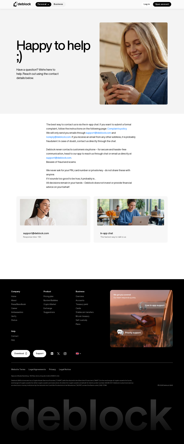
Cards (78, 308)
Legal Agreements (37, 369)
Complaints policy (117, 128)
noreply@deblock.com (58, 137)
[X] (58, 353)
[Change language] (78, 353)
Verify (13, 316)
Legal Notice (65, 369)
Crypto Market (50, 304)
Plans (78, 324)
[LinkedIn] (52, 353)
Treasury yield (82, 304)
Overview (80, 296)
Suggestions (49, 312)
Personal (42, 4)
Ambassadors (17, 312)
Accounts (80, 300)
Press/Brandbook (18, 304)
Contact (14, 336)
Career (14, 308)
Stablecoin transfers (84, 312)
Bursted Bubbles (51, 300)
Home (13, 296)
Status (14, 320)
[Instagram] (65, 353)
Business (58, 4)
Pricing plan (48, 296)
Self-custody (81, 320)
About (14, 300)
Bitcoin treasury (82, 316)
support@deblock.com (98, 133)
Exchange (48, 308)
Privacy (52, 369)
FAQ (13, 340)
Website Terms (18, 369)
